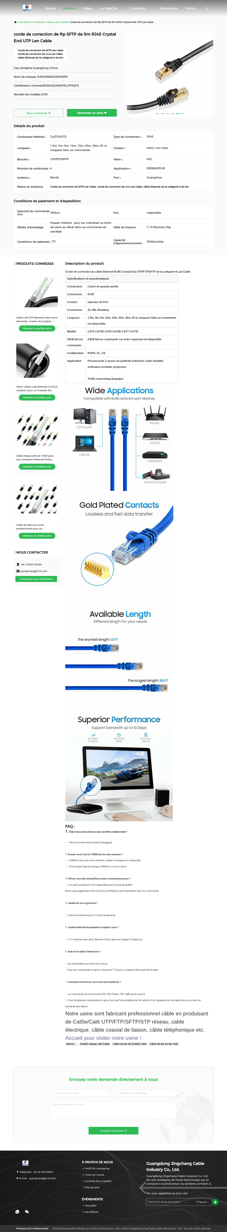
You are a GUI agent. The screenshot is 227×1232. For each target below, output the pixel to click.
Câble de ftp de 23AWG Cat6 (129, 1043)
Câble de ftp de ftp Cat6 (164, 1043)
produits (39, 22)
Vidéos (87, 8)
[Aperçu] (27, 8)
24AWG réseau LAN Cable (95, 1043)
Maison (50, 8)
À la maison (25, 22)
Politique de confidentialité (32, 1228)
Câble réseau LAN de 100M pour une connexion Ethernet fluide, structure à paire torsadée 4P (35, 459)
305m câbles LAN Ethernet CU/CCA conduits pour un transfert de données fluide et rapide (36, 390)
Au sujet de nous (108, 10)
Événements (168, 8)
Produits (69, 8)
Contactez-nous (138, 10)
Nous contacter (37, 113)
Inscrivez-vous (204, 1202)
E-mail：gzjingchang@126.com (37, 1178)
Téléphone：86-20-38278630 (36, 1172)
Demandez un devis (90, 112)
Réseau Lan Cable (57, 22)
